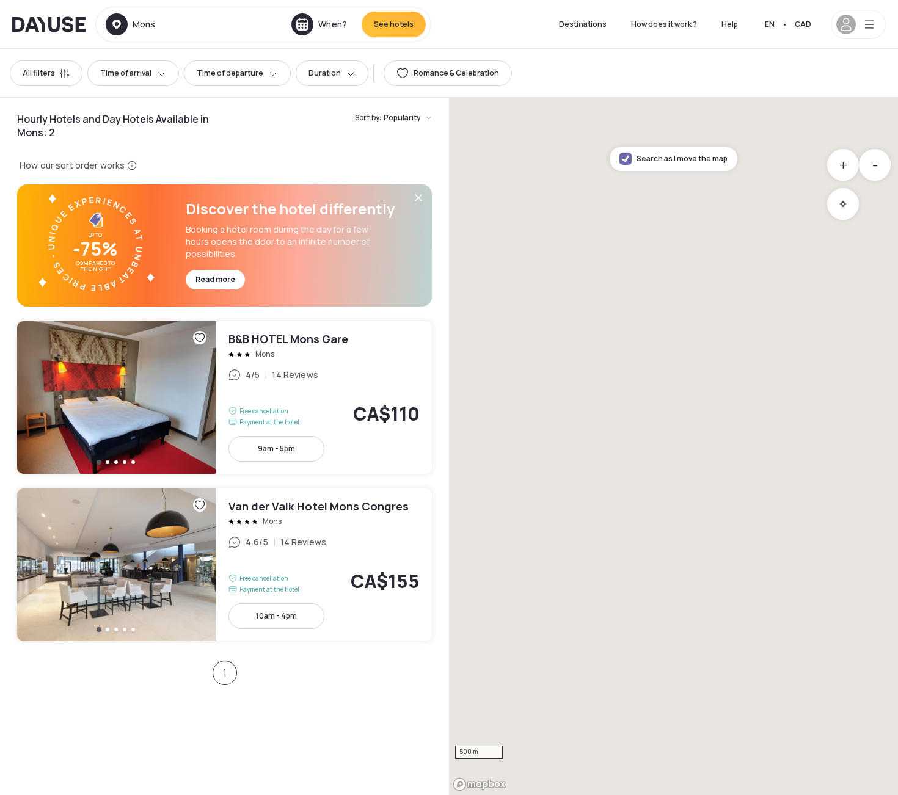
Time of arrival (125, 73)
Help (729, 24)
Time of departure (230, 73)
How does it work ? (664, 24)
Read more (215, 279)
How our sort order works (72, 165)
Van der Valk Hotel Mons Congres (224, 564)
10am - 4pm (276, 616)
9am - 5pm (276, 448)
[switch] (448, 73)
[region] (673, 446)
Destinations (583, 24)
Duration (324, 73)
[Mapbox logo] (479, 784)
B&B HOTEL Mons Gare (224, 397)
